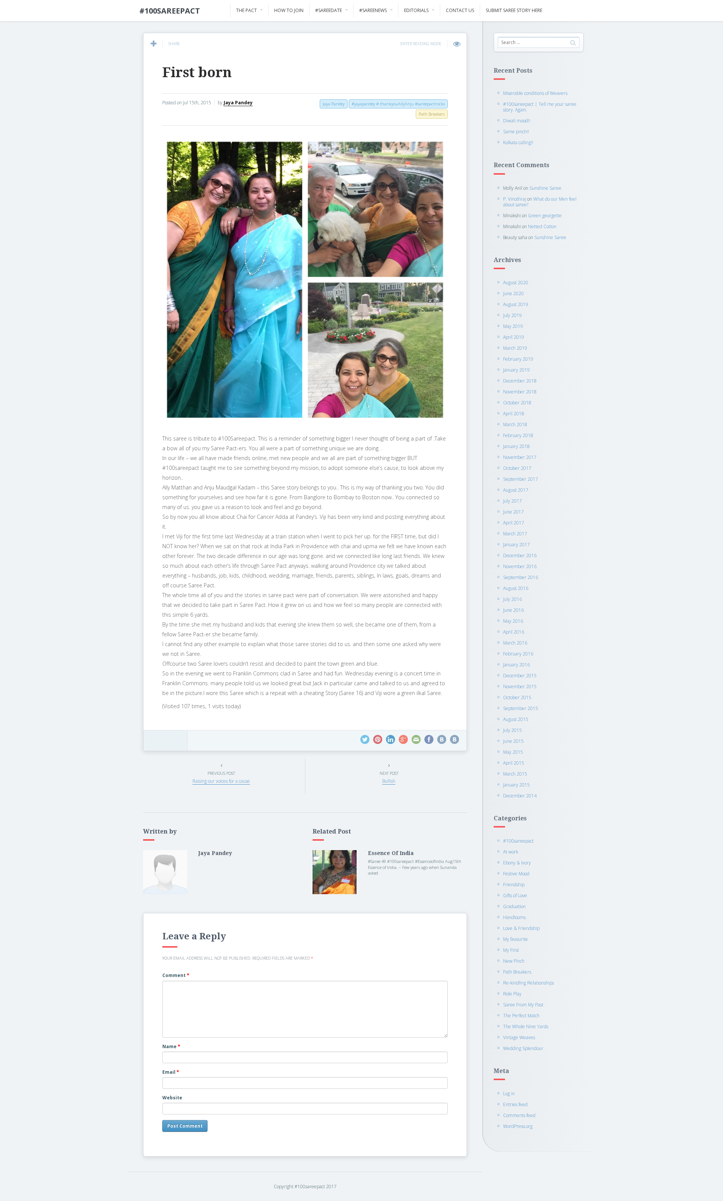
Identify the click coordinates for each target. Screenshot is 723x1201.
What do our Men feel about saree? (540, 202)
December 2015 (520, 675)
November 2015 (520, 686)
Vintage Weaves (519, 1037)
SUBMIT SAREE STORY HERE (514, 10)
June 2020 (513, 293)
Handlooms (514, 917)
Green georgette (545, 215)
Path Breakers (517, 972)
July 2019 (512, 315)
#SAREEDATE (328, 10)
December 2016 (520, 555)
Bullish (388, 781)
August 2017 (515, 490)
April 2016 (513, 632)
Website (172, 1097)
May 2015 (513, 752)
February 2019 (518, 359)
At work (510, 852)
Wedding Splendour (523, 1048)
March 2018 (515, 424)
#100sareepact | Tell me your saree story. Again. (540, 107)
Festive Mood (516, 873)
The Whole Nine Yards (525, 1026)
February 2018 (518, 435)
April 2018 (513, 413)
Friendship (514, 884)
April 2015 (513, 763)
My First (511, 950)
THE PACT (246, 10)
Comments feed (519, 1115)
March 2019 (515, 348)
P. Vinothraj (514, 199)
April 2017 (513, 523)
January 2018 (516, 446)
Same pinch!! (516, 131)
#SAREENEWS (373, 10)
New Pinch (514, 961)
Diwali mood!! (516, 120)
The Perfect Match (521, 1015)
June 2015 (513, 741)
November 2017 (520, 457)
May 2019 (513, 326)
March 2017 (515, 533)
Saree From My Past (523, 1004)
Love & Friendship (521, 928)
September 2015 (520, 708)
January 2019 (516, 370)
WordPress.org (517, 1126)
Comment (175, 975)
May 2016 (513, 621)
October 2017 (517, 468)
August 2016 (515, 588)
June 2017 (513, 512)
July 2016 (512, 599)
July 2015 (512, 730)
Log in (509, 1093)
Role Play (512, 994)
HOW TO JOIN (289, 10)
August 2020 (515, 282)
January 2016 (516, 664)
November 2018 (520, 392)
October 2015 (517, 697)
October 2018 (517, 402)
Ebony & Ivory (517, 863)
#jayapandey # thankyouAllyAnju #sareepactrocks (398, 104)
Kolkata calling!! (518, 142)
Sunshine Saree (545, 188)
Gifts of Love (515, 895)
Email (170, 1072)
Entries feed (515, 1104)
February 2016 (518, 654)
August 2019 (515, 304)
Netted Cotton (542, 226)
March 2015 (515, 774)
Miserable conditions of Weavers (535, 93)
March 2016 (515, 643)
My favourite (515, 939)
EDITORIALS (416, 10)
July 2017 (512, 501)
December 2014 (520, 796)
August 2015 (515, 719)
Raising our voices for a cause (221, 781)
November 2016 (520, 566)
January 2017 (516, 544)
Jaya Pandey (238, 102)
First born (197, 72)
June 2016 (513, 610)
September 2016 (520, 577)
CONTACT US (460, 10)
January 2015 (516, 785)
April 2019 (513, 337)
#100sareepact (518, 841)
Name (171, 1046)
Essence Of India (391, 853)
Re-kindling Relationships (528, 983)
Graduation (514, 906)
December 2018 (520, 381)
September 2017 (520, 479)
